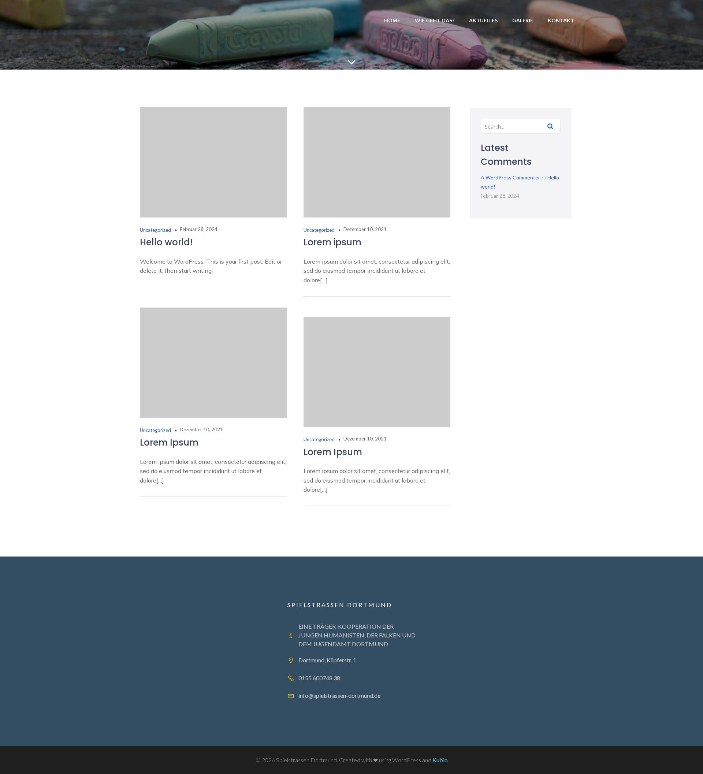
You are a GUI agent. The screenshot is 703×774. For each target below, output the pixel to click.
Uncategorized (155, 230)
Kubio (440, 759)
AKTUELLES (483, 20)
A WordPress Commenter (510, 177)
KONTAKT (561, 20)
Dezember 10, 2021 (365, 229)
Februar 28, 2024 (198, 229)
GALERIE (522, 20)
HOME (392, 20)
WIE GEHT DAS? (434, 20)
